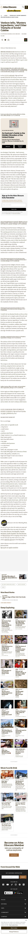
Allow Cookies (14, 928)
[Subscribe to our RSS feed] (23, 884)
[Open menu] (26, 6)
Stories (5, 15)
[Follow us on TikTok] (12, 885)
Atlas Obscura (7, 531)
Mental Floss (6, 535)
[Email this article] (5, 39)
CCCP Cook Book (9, 75)
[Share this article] (2, 39)
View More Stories (5, 602)
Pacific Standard (11, 533)
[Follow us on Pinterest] (20, 884)
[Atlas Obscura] (9, 7)
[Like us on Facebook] (3, 884)
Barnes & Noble (20, 146)
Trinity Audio (8, 48)
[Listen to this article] (8, 39)
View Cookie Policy (13, 925)
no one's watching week (8, 584)
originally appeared (9, 539)
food (3, 587)
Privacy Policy (8, 213)
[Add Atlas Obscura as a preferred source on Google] (25, 39)
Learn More (14, 855)
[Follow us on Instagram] (16, 884)
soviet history (21, 584)
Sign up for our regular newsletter (9, 547)
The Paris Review (21, 533)
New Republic (15, 531)
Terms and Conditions (16, 213)
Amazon (8, 146)
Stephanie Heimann (7, 33)
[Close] (26, 920)
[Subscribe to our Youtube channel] (7, 884)
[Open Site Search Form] (23, 7)
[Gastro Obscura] (14, 11)
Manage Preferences (14, 931)
